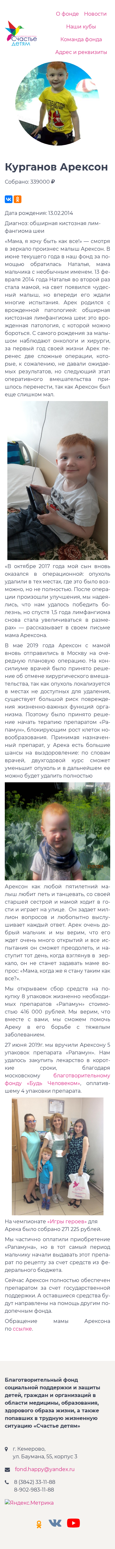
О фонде (67, 14)
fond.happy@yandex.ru (45, 1469)
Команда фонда (81, 39)
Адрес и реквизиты (81, 52)
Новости (95, 14)
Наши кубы (81, 27)
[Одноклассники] (17, 199)
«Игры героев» (67, 1222)
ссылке (22, 1329)
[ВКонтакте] (8, 199)
